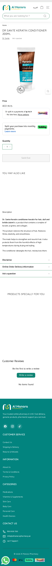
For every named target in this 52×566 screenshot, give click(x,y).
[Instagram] (12, 426)
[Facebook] (5, 426)
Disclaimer (7, 260)
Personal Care (9, 511)
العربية (35, 7)
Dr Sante (6, 38)
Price (4, 101)
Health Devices (9, 516)
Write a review (26, 375)
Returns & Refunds (10, 452)
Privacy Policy (8, 476)
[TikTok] (19, 426)
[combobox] (26, 16)
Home (4, 25)
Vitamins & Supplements (13, 497)
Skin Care (7, 501)
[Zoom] (48, 91)
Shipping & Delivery (11, 447)
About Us (7, 467)
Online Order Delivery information (18, 267)
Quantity (6, 141)
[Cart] (42, 7)
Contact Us (7, 442)
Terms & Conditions (11, 472)
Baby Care (7, 506)
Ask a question (9, 273)
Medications (8, 492)
